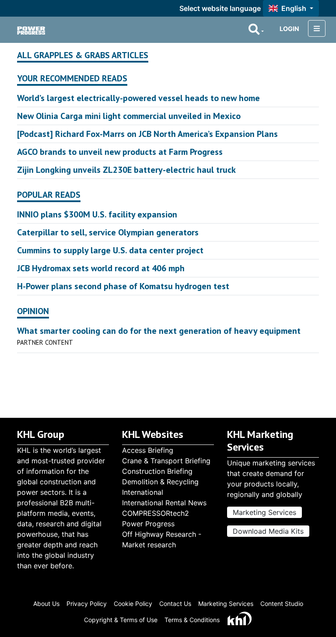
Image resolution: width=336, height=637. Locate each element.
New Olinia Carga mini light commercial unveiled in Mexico (129, 116)
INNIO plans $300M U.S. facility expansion (97, 214)
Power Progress (148, 523)
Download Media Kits (268, 531)
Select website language (220, 8)
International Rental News (164, 502)
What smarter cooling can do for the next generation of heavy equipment (159, 330)
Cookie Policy (133, 603)
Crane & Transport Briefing (166, 460)
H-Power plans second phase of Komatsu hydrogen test (123, 286)
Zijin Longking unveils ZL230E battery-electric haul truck (126, 169)
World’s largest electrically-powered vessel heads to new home (138, 98)
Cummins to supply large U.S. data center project (110, 250)
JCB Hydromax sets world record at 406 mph (101, 268)
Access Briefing (147, 450)
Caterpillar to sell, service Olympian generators (108, 232)
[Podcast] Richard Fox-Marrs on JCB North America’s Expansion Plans (147, 134)
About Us (46, 603)
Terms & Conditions (192, 619)
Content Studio (281, 603)
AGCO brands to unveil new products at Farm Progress (120, 152)
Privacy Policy (86, 603)
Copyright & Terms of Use (121, 619)
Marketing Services (264, 512)
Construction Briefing (157, 471)
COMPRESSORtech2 (155, 513)
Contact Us (175, 603)
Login (289, 28)
